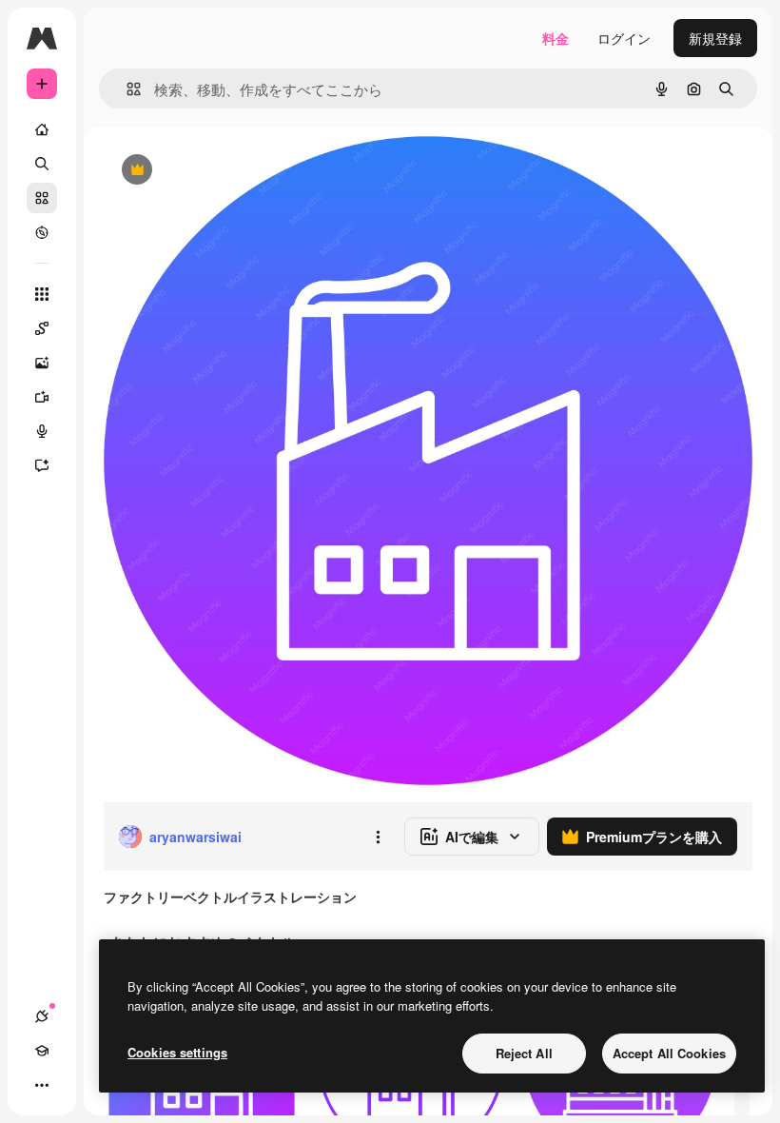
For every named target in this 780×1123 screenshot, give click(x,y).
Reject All (524, 1053)
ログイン (624, 38)
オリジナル (233, 171)
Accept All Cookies (669, 1053)
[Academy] (42, 1050)
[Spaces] (42, 328)
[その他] (42, 1085)
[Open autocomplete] (126, 89)
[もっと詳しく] (42, 232)
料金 (555, 38)
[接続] (42, 1016)
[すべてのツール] (42, 294)
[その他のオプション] (378, 837)
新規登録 (715, 38)
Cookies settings (177, 1052)
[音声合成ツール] (42, 431)
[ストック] (42, 198)
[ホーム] (42, 129)
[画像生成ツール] (42, 362)
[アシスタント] (42, 465)
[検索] (42, 163)
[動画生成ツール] (42, 397)
